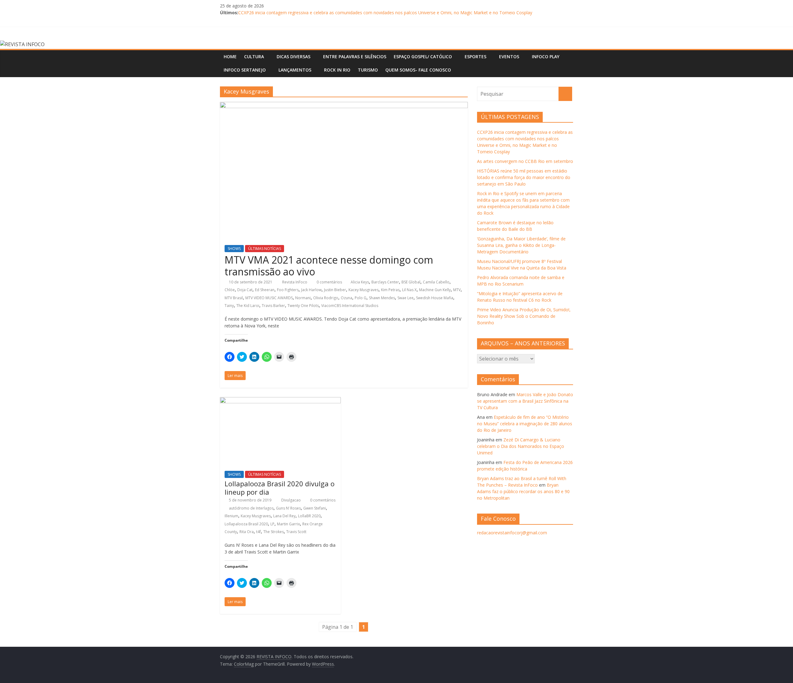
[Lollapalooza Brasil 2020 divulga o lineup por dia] (280, 400)
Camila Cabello (436, 282)
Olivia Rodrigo (325, 297)
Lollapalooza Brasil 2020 (246, 524)
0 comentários (329, 282)
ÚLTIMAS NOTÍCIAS (264, 248)
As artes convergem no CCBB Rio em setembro (525, 161)
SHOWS (234, 248)
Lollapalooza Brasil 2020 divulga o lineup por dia (280, 487)
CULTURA (254, 56)
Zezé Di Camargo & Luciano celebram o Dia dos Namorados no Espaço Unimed (520, 446)
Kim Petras (390, 289)
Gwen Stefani (314, 508)
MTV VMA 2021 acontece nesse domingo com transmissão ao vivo (329, 265)
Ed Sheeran (264, 289)
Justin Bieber (335, 289)
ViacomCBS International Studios (349, 305)
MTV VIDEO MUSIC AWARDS (269, 297)
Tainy (229, 305)
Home (230, 56)
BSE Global (410, 282)
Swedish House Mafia (434, 297)
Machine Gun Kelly (435, 289)
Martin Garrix (288, 524)
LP (272, 524)
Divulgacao (291, 500)
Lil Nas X (409, 289)
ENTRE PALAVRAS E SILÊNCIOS (354, 56)
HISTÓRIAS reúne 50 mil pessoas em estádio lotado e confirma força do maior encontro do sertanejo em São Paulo (523, 177)
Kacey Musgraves (363, 289)
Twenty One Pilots (303, 305)
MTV (457, 289)
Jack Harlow (311, 289)
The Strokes (273, 531)
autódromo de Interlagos (251, 508)
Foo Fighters (288, 289)
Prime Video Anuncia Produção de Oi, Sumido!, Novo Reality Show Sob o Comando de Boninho (524, 316)
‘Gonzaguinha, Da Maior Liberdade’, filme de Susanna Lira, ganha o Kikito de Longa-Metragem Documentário (521, 245)
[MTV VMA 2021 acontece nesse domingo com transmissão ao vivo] (344, 105)
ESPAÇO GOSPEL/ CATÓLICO (423, 56)
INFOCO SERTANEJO (245, 70)
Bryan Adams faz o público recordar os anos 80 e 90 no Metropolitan (523, 491)
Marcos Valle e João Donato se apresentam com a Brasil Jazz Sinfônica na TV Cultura (525, 401)
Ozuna (346, 297)
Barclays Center (385, 282)
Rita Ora (246, 531)
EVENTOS (509, 56)
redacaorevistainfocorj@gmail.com (512, 533)
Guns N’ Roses (288, 508)
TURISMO (368, 70)
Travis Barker (273, 305)
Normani (303, 297)
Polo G (360, 297)
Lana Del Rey (284, 516)
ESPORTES (475, 56)
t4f (258, 531)
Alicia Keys (360, 282)
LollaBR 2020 (309, 516)
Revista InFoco (295, 282)
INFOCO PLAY (545, 56)
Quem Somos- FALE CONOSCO (418, 70)
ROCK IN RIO (337, 70)
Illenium (231, 516)
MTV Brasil (234, 297)
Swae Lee (405, 297)
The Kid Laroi (247, 305)
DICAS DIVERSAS (293, 56)
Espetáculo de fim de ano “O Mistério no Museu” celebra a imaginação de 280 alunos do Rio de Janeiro (524, 423)
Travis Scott (296, 531)
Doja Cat (244, 289)
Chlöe (230, 289)
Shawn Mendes (382, 297)
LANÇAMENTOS (294, 70)
